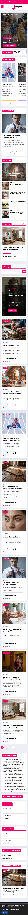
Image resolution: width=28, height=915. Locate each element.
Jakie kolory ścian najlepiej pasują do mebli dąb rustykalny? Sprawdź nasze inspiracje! (13, 249)
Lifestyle (5, 367)
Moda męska (10, 288)
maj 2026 (7, 818)
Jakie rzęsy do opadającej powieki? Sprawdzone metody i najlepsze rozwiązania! (17, 184)
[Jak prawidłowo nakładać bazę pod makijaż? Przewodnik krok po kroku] (14, 613)
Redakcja (6, 14)
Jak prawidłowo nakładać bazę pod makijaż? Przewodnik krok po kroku (17, 193)
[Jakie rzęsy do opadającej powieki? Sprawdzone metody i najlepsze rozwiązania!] (14, 520)
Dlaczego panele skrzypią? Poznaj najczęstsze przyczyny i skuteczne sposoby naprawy (12, 487)
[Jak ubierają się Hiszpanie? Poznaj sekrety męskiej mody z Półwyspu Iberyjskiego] (14, 661)
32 (10, 747)
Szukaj (6, 267)
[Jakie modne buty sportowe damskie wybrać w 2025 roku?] (14, 423)
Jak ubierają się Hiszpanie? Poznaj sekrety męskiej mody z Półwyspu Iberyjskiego (12, 678)
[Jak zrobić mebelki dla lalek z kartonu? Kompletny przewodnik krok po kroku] (14, 376)
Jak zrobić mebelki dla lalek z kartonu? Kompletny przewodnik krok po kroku (14, 174)
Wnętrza (5, 462)
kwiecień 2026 (8, 822)
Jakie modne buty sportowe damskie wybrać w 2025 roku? (12, 439)
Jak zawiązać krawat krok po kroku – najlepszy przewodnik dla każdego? (15, 293)
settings (17, 909)
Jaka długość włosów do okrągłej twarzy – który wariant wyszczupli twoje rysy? (17, 212)
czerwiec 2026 (8, 815)
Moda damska (7, 38)
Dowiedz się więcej (10, 45)
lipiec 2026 (7, 812)
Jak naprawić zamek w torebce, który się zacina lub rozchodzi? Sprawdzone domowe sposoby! (12, 346)
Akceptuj (5, 912)
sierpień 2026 (8, 808)
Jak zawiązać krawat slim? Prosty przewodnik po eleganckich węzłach (12, 137)
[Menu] (2, 6)
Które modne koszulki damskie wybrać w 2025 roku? (12, 41)
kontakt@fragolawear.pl (7, 858)
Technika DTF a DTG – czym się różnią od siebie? (18, 202)
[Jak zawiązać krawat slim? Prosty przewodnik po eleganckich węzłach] (14, 567)
